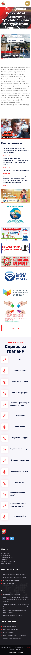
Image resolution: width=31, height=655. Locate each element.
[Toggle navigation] (27, 3)
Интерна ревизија (8, 583)
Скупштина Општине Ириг (11, 629)
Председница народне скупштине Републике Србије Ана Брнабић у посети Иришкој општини (16, 150)
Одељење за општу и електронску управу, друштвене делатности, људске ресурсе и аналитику (16, 599)
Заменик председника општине (12, 639)
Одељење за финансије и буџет (12, 615)
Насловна (12, 40)
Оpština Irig (15, 328)
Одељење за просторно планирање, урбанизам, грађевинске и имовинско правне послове (14, 610)
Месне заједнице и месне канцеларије (14, 635)
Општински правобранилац (11, 580)
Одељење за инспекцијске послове (14, 574)
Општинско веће (8, 632)
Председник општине (9, 626)
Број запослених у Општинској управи (14, 577)
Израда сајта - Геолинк (16, 652)
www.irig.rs (27, 647)
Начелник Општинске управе (11, 594)
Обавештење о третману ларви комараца (16, 170)
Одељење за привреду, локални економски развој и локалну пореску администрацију (16, 605)
